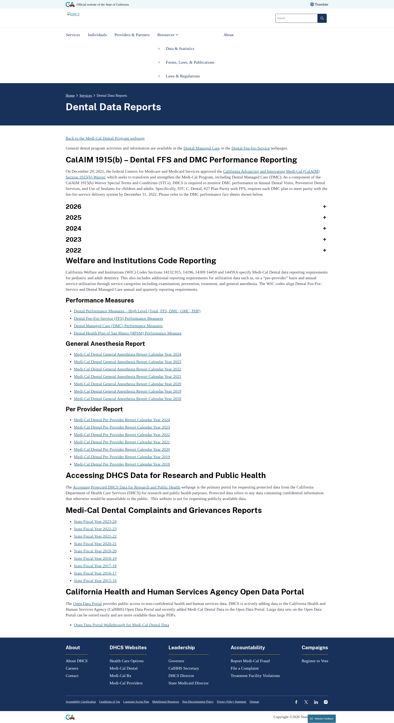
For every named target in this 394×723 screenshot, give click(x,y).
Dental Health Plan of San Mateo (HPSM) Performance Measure (128, 333)
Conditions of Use (109, 701)
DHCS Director (181, 675)
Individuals (97, 34)
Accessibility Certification (81, 701)
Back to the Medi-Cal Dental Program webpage (105, 138)
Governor (176, 661)
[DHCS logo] (91, 18)
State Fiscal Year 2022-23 (95, 528)
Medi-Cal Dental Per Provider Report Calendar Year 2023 (122, 427)
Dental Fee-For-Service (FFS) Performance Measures (118, 318)
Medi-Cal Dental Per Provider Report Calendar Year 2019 (122, 456)
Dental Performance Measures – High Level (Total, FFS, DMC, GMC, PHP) (137, 311)
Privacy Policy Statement (231, 701)
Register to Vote (315, 661)
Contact (72, 675)
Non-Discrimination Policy (198, 701)
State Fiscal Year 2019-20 (95, 551)
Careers (72, 668)
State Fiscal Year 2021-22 (95, 536)
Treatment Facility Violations (255, 675)
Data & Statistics (180, 48)
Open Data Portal (87, 603)
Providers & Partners (132, 34)
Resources (165, 34)
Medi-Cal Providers (126, 683)
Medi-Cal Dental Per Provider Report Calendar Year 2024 (122, 419)
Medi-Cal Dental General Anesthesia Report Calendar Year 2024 (127, 354)
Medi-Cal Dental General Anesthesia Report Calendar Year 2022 (127, 369)
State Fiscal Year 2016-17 (95, 573)
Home (70, 95)
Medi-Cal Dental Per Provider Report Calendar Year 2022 (122, 434)
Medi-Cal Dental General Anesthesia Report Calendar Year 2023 (127, 361)
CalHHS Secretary (183, 668)
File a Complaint (245, 668)
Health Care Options (127, 661)
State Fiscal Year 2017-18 (95, 565)
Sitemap (254, 701)
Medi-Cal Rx (120, 675)
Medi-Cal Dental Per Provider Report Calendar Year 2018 (122, 464)
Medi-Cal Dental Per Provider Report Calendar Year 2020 (122, 449)
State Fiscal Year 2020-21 (95, 543)
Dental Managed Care (201, 148)
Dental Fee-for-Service (250, 148)
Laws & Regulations (183, 76)
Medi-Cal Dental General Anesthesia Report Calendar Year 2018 (127, 398)
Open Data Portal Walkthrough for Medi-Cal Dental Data (121, 625)
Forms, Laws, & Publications (190, 62)
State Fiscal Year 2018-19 (95, 558)
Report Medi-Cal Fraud (250, 661)
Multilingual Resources (165, 701)
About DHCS (77, 661)
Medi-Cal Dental (124, 668)
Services (73, 34)
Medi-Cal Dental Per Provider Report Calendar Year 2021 (122, 442)
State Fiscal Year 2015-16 (95, 580)
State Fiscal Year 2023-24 (95, 521)
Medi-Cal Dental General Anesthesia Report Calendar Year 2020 (127, 384)
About (228, 34)
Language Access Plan (136, 701)
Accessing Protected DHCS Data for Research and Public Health (126, 487)
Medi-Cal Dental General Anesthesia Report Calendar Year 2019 (127, 391)
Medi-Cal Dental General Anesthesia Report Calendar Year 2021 (127, 376)
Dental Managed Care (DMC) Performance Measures (118, 325)
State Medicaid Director (188, 683)
